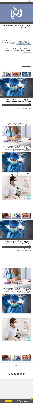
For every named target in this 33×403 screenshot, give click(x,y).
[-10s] (28, 105)
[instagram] (15, 374)
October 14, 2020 (29, 53)
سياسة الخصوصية (19, 401)
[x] (12, 374)
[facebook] (9, 374)
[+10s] (30, 105)
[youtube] (21, 374)
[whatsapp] (18, 374)
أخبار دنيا (20, 108)
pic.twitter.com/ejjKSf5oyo (27, 52)
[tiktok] (24, 374)
